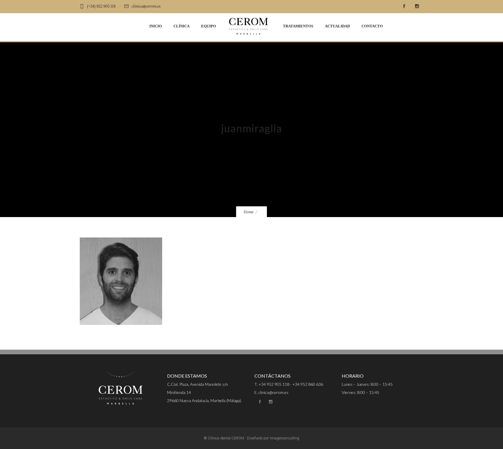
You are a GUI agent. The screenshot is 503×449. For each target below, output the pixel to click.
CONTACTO (372, 26)
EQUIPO (208, 26)
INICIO (155, 26)
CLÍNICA (181, 26)
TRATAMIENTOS (298, 26)
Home (249, 211)
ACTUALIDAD (337, 26)
